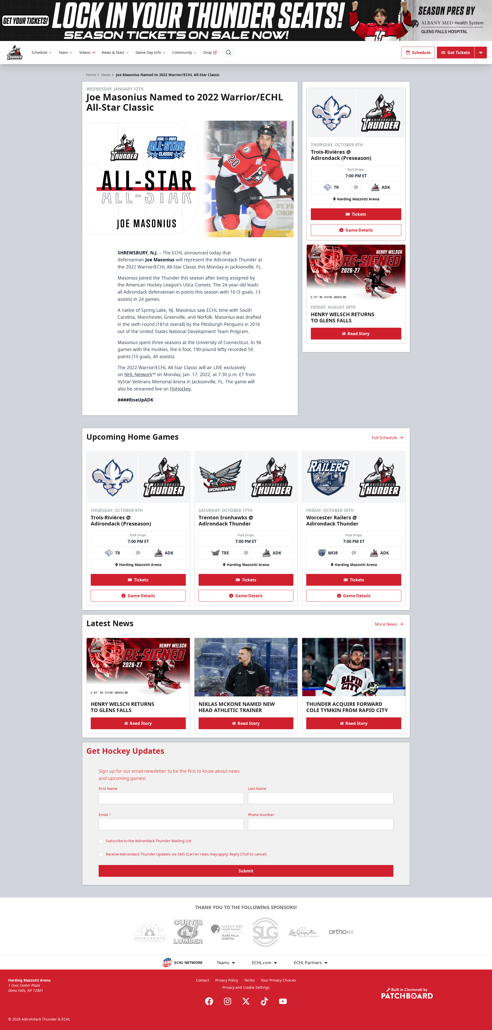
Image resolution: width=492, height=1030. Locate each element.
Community (182, 52)
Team (63, 52)
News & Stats (113, 52)
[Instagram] (227, 1001)
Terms (249, 980)
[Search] (228, 52)
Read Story (358, 333)
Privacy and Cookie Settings (246, 987)
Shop (207, 52)
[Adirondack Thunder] (14, 52)
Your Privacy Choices (278, 980)
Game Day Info (148, 52)
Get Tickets (458, 52)
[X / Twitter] (246, 1001)
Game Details (359, 230)
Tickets (359, 214)
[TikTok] (264, 1001)
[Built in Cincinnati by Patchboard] (407, 993)
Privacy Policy (226, 980)
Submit (246, 871)
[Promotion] (246, 20)
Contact (202, 980)
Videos (84, 52)
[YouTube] (283, 1001)
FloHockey (180, 389)
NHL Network (138, 374)
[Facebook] (209, 1001)
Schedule (39, 52)
